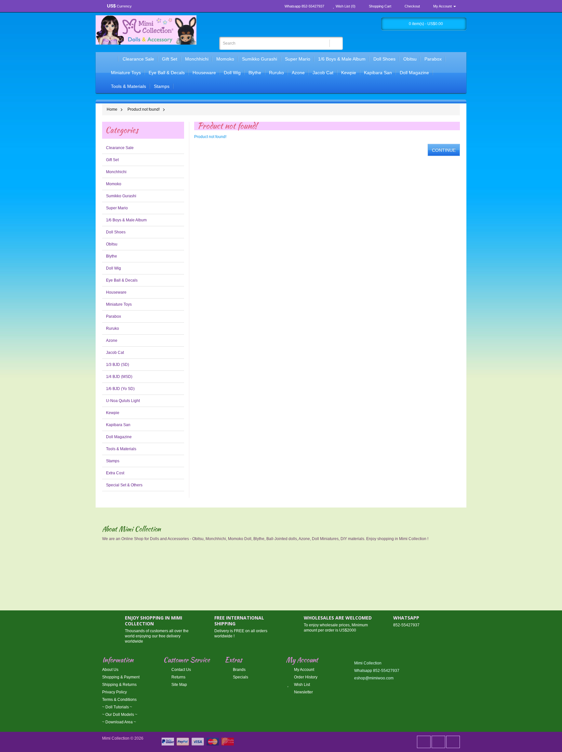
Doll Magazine (414, 72)
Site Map (178, 684)
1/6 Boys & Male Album (342, 59)
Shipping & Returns (119, 684)
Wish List (301, 684)
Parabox (433, 59)
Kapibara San (378, 72)
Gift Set (169, 59)
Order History (305, 677)
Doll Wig (232, 72)
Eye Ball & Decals (167, 72)
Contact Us (180, 669)
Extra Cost (115, 473)
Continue (444, 150)
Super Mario (297, 59)
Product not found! (143, 109)
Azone (298, 72)
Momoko (225, 59)
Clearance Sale (138, 59)
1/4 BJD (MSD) (119, 376)
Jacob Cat (323, 72)
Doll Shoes (384, 59)
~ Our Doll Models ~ (119, 714)
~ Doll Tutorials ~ (117, 707)
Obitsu (410, 59)
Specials (240, 677)
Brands (239, 669)
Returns (177, 677)
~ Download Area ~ (119, 722)
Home (112, 109)
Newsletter (303, 692)
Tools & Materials (128, 86)
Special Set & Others (124, 485)
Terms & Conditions (119, 699)
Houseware (204, 72)
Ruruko (276, 72)
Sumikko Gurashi (259, 59)
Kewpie (348, 72)
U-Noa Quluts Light (123, 400)
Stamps (161, 86)
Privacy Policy (114, 692)
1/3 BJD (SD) (117, 364)
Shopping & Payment (121, 677)
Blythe (254, 72)
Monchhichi (196, 59)
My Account (303, 669)
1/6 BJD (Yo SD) (120, 388)
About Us (110, 669)
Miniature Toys (126, 72)
